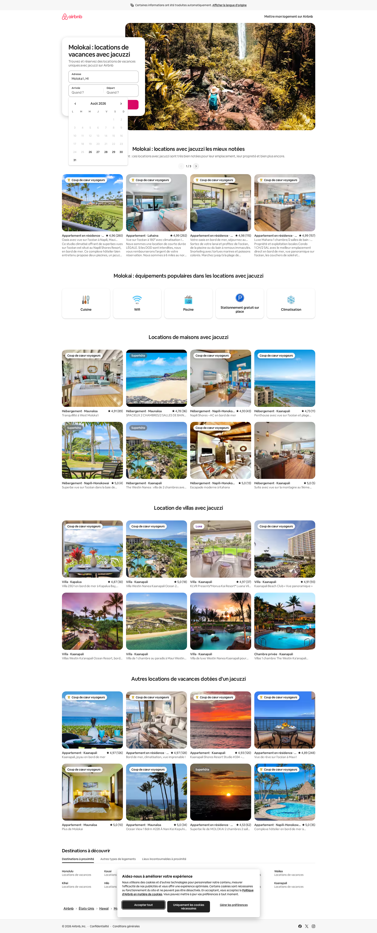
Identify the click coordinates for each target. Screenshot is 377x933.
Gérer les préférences (234, 905)
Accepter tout (143, 905)
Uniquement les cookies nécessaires (188, 906)
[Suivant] (196, 166)
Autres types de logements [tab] (118, 859)
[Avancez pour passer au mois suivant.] (121, 104)
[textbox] (86, 92)
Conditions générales (126, 926)
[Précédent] (181, 166)
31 (74, 160)
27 (98, 152)
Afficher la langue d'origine (229, 5)
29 (113, 152)
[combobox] (103, 78)
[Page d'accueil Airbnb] (72, 16)
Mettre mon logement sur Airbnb (288, 16)
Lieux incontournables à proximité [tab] (164, 859)
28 (105, 152)
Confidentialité (99, 926)
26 (90, 152)
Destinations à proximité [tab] (78, 859)
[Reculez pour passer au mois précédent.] (75, 104)
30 (121, 152)
